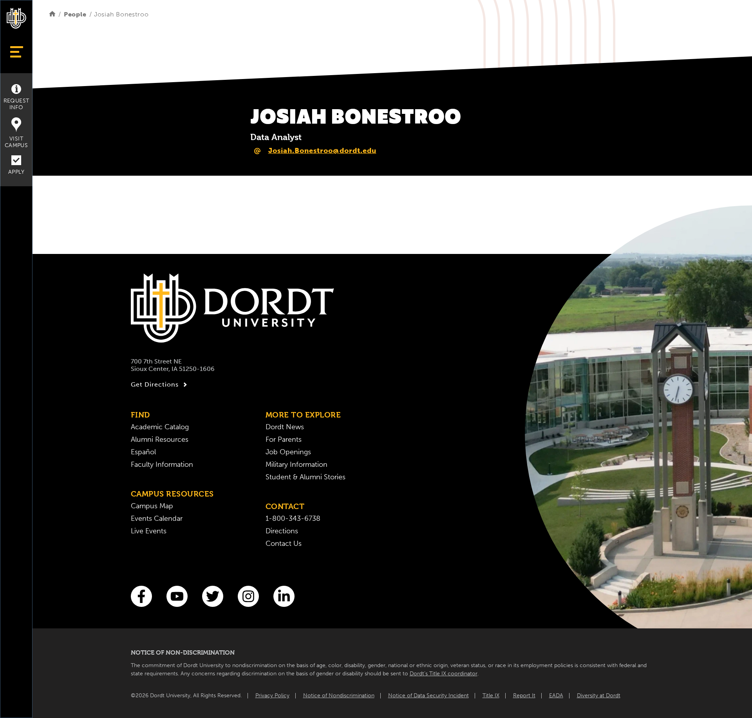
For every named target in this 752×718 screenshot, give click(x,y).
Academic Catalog (160, 427)
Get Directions (155, 384)
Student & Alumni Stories (305, 477)
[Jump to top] (16, 699)
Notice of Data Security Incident (428, 695)
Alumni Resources (159, 439)
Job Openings (288, 452)
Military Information (296, 464)
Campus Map (152, 506)
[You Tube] (177, 596)
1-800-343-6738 (293, 518)
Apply (16, 172)
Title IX (491, 695)
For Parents (284, 439)
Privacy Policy (272, 695)
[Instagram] (248, 596)
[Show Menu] (16, 51)
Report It (524, 695)
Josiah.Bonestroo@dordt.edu (322, 150)
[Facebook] (141, 596)
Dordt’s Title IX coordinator (443, 673)
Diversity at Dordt (598, 695)
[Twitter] (212, 596)
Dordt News (285, 427)
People (75, 14)
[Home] (52, 14)
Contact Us (284, 543)
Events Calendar (157, 518)
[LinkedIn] (284, 596)
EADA (556, 695)
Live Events (148, 531)
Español (143, 452)
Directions (282, 531)
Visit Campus (16, 142)
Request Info (16, 104)
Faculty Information (162, 464)
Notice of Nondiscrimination (338, 695)
